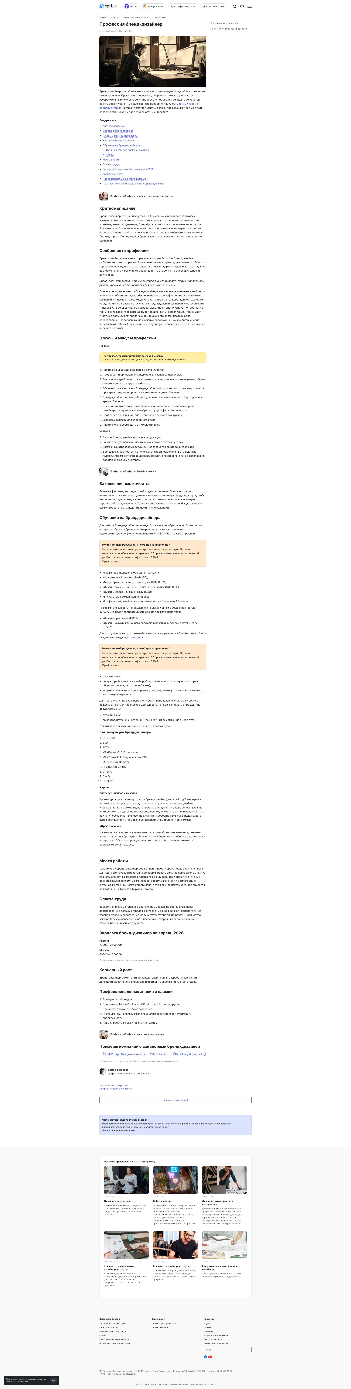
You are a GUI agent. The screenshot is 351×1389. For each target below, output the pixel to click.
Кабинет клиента (160, 1327)
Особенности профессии (118, 130)
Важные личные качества (118, 140)
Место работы (111, 159)
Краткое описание (114, 126)
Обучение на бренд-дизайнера (121, 145)
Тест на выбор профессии (113, 1085)
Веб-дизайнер (162, 1201)
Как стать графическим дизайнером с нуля (119, 1268)
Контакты (208, 1331)
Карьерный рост (113, 174)
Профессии (114, 17)
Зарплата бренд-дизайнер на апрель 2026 (128, 169)
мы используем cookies (18, 1381)
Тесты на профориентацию (112, 1323)
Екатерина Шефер (107, 31)
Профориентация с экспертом (115, 1088)
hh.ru (155, 960)
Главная (102, 17)
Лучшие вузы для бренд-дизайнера (127, 150)
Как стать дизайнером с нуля (171, 1266)
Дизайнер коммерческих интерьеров (217, 1203)
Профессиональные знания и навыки (125, 178)
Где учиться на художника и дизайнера (219, 1268)
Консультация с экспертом (224, 23)
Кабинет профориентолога (164, 1323)
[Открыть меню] (249, 6)
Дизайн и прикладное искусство (136, 17)
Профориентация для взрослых (114, 1343)
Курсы (110, 154)
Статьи (102, 1335)
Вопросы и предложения (216, 1335)
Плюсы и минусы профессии (120, 135)
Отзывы (207, 1327)
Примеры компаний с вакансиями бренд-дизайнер (134, 183)
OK (53, 1380)
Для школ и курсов (213, 1339)
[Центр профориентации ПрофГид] (108, 6)
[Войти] (242, 6)
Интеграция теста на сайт (216, 1343)
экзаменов (137, 637)
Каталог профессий (108, 1327)
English (207, 1323)
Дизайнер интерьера (117, 1201)
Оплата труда (111, 164)
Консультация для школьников (114, 1339)
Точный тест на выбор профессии (228, 28)
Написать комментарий (175, 1100)
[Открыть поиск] (234, 6)
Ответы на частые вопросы (112, 1331)
